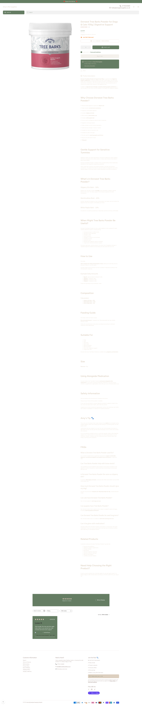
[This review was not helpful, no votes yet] (53, 635)
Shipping (83, 34)
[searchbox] (38, 611)
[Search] (27, 12)
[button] (138, 7)
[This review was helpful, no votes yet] (50, 635)
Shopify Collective (27, 671)
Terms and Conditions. (95, 52)
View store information (89, 65)
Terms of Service (27, 662)
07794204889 (126, 6)
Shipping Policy (26, 669)
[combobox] (82, 12)
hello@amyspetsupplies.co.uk (121, 8)
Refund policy (26, 664)
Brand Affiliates (26, 667)
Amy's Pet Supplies (30, 702)
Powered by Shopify (38, 702)
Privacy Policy (26, 666)
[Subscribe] (117, 676)
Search (24, 660)
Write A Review (101, 600)
